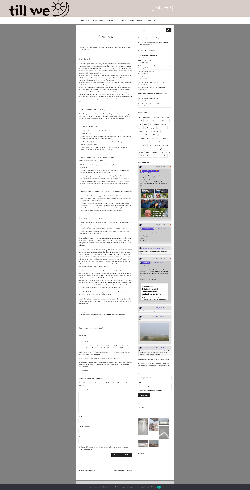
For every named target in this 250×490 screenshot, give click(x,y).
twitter (147, 152)
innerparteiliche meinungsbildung (148, 135)
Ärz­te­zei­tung (107, 294)
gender (147, 128)
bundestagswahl (149, 121)
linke (157, 138)
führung (94, 315)
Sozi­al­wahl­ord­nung (120, 273)
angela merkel (147, 117)
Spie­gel (89, 299)
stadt (165, 149)
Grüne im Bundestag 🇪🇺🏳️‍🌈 (150, 170)
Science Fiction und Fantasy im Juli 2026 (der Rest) (152, 93)
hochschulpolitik (143, 131)
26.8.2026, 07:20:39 (158, 348)
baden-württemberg (159, 117)
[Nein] (248, 487)
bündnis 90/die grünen (162, 121)
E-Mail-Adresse (84, 426)
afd (140, 117)
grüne (108, 315)
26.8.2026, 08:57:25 (158, 308)
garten (140, 128)
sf (149, 149)
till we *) (164, 7)
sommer (155, 149)
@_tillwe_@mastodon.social (161, 359)
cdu (140, 124)
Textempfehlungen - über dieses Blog (148, 38)
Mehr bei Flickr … (143, 453)
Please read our (151, 391)
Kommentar (83, 390)
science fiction (143, 149)
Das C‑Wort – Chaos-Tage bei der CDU (149, 104)
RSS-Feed (141, 407)
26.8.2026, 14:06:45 (158, 248)
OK (159, 487)
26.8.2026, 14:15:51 (145, 173)
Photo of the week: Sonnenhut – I (147, 55)
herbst (165, 128)
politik (115, 315)
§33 (83, 273)
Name (81, 416)
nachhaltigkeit (149, 142)
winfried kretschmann (145, 156)
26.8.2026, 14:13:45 (162, 228)
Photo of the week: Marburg (146, 71)
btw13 (140, 121)
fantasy (145, 124)
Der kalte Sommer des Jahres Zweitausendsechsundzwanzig (154, 66)
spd (161, 149)
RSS (167, 365)
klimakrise (142, 138)
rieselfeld (165, 145)
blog (168, 117)
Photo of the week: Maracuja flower (148, 98)
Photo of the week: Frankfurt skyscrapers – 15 (151, 82)
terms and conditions (155, 391)
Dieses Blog (84, 20)
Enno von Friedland (148, 228)
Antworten (84, 370)
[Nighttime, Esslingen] (153, 444)
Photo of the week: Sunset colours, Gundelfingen (151, 87)
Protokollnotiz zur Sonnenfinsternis (148, 77)
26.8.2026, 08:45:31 (158, 317)
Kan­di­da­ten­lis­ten (92, 346)
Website (81, 437)
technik (122, 315)
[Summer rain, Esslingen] (143, 427)
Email (140, 382)
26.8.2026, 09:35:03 (157, 262)
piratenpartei (142, 145)
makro (141, 142)
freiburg (156, 124)
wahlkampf (155, 152)
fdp (151, 124)
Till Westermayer (114, 29)
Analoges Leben (97, 20)
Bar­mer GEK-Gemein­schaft (115, 346)
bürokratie (85, 315)
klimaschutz (150, 138)
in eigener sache (155, 131)
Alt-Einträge (86, 312)
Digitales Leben (111, 20)
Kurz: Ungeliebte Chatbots (145, 60)
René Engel (145, 262)
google (102, 315)
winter (155, 156)
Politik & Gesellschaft (136, 20)
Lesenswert (123, 20)
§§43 (88, 273)
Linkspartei (165, 138)
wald (161, 152)
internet (162, 135)
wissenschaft (163, 156)
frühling (163, 124)
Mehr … (150, 20)
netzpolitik (158, 142)
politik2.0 (157, 145)
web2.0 (168, 152)
